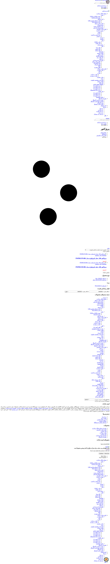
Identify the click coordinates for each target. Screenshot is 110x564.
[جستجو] (94, 3)
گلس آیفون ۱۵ (96, 327)
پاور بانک (101, 83)
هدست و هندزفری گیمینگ (97, 101)
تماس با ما (103, 7)
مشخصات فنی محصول (100, 255)
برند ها (104, 107)
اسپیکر (101, 37)
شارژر (98, 73)
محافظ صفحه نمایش (98, 84)
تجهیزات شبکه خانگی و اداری (99, 428)
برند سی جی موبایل (98, 114)
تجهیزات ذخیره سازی (98, 60)
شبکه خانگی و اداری (101, 13)
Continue (101, 453)
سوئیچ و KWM (99, 56)
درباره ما (104, 417)
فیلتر (66, 291)
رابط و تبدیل (100, 44)
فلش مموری (97, 67)
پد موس (98, 36)
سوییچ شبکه (100, 25)
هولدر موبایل (100, 81)
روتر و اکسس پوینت (98, 26)
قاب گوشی (100, 91)
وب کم (101, 382)
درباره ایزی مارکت (101, 5)
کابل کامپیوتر (100, 354)
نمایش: (107, 251)
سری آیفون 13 (96, 85)
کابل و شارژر (100, 70)
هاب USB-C (97, 42)
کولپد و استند (100, 53)
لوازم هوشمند (103, 340)
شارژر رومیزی (93, 76)
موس (99, 32)
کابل (102, 46)
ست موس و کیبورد (95, 35)
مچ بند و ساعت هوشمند (97, 328)
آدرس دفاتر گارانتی (101, 419)
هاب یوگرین (103, 431)
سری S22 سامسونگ (95, 90)
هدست (101, 39)
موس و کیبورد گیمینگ (98, 100)
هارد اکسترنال (96, 63)
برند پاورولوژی (99, 111)
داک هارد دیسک (99, 391)
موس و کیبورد (99, 30)
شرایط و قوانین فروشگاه (100, 422)
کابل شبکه (97, 50)
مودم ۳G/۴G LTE (96, 18)
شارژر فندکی (100, 77)
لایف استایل (103, 105)
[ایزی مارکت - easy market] (105, 11)
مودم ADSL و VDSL (95, 16)
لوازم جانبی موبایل (101, 68)
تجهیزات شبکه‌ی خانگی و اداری (25, 408)
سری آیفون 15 (96, 88)
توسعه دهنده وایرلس (98, 27)
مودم (102, 15)
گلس (102, 326)
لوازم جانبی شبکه (99, 23)
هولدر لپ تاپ (100, 351)
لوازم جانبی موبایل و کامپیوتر (40, 408)
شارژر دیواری (94, 74)
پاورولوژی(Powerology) (100, 285)
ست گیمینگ (100, 102)
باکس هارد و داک (96, 61)
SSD (99, 66)
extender (101, 360)
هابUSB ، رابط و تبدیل (97, 385)
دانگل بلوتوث (100, 384)
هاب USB (98, 43)
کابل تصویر (97, 49)
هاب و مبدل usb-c (96, 379)
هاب (102, 40)
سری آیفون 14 (96, 87)
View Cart (107, 453)
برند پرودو (101, 112)
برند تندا (101, 108)
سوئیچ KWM (100, 362)
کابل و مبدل (100, 333)
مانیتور (101, 350)
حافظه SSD (100, 394)
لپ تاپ (104, 297)
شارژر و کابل (100, 320)
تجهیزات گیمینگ (102, 98)
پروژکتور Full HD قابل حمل (99, 280)
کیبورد (98, 33)
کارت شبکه (100, 19)
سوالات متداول (102, 421)
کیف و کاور (100, 54)
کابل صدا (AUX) (96, 355)
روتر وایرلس (100, 316)
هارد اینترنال (97, 64)
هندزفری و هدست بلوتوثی (97, 80)
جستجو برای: (106, 399)
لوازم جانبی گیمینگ (98, 104)
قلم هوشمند (100, 364)
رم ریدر (101, 361)
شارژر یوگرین (103, 432)
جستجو (86, 399)
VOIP (102, 306)
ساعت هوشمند (99, 97)
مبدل (102, 78)
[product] (53, 254)
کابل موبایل (97, 321)
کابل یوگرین (103, 434)
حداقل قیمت (106, 291)
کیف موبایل (100, 318)
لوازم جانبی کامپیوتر (101, 29)
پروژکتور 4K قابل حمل (100, 278)
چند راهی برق (100, 57)
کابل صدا (98, 47)
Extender (101, 51)
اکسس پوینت (100, 304)
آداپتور (101, 331)
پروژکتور (101, 59)
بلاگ (105, 115)
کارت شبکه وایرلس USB (94, 20)
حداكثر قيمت (85, 291)
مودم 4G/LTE (97, 314)
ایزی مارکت (15, 409)
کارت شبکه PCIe (96, 22)
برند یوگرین (100, 110)
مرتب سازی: (106, 249)
